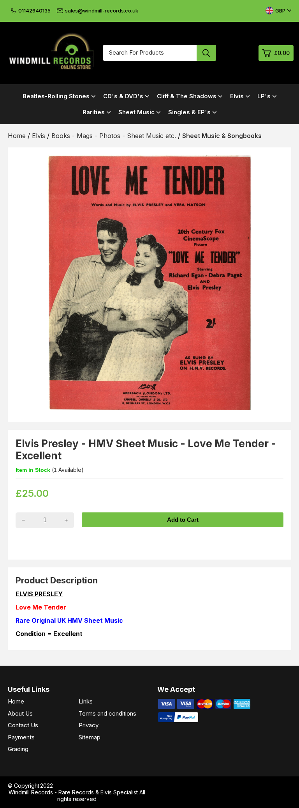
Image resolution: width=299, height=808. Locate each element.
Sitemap (89, 737)
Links (86, 701)
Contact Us (23, 725)
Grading (18, 749)
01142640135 (34, 10)
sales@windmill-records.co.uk (101, 10)
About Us (20, 713)
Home (16, 701)
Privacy (88, 725)
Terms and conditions (107, 713)
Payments (21, 737)
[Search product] (206, 53)
